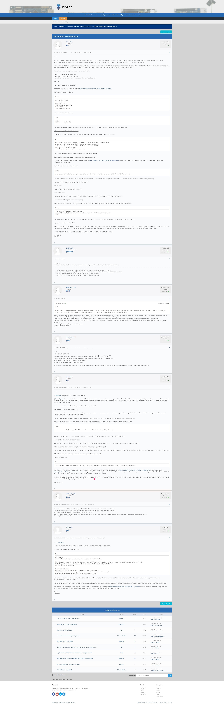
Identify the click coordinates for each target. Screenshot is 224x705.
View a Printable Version (60, 675)
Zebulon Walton (160, 631)
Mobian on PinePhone (85, 26)
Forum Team (159, 696)
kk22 (121, 653)
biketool (121, 619)
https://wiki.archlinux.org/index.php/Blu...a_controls (124, 586)
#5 (169, 387)
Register (63, 18)
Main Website (89, 15)
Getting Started (105, 15)
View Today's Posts (67, 22)
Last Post (153, 619)
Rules (96, 15)
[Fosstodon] (63, 694)
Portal (127, 15)
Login (55, 18)
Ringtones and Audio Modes (65, 641)
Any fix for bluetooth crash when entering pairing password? (74, 653)
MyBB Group (72, 702)
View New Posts (56, 22)
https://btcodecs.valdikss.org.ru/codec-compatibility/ (134, 470)
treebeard (122, 624)
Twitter (142, 690)
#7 (169, 537)
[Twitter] (60, 694)
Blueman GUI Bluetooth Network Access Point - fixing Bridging (75, 658)
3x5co (121, 630)
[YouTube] (57, 694)
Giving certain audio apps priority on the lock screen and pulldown (76, 647)
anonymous (159, 625)
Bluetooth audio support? (64, 670)
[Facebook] (53, 694)
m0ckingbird (151, 702)
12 (135, 658)
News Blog (120, 15)
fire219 (170, 702)
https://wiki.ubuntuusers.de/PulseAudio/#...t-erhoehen (95, 88)
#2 (169, 258)
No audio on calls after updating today (68, 636)
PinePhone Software (72, 26)
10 (135, 636)
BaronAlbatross (160, 636)
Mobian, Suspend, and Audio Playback (68, 619)
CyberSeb (69, 42)
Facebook (142, 688)
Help (139, 15)
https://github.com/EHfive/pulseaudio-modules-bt (104, 161)
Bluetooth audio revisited (64, 630)
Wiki (113, 15)
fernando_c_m (71, 287)
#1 (169, 52)
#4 (169, 347)
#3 (169, 298)
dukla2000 (69, 248)
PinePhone (62, 26)
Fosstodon (143, 694)
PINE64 (55, 26)
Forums (158, 688)
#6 (169, 504)
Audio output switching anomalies (67, 624)
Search (133, 15)
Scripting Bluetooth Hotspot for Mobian (68, 664)
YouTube (142, 692)
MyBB (60, 702)
